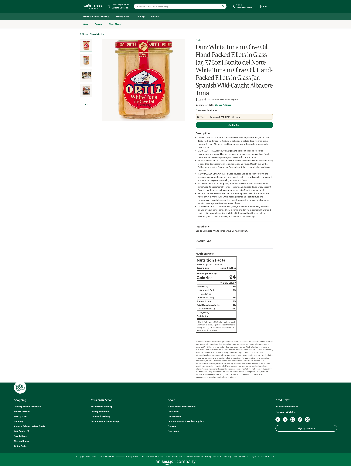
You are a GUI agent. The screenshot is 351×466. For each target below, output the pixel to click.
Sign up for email (306, 428)
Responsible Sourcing (102, 406)
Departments (174, 416)
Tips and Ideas (21, 441)
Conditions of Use (174, 456)
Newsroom (173, 431)
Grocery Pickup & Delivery (27, 406)
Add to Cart (234, 124)
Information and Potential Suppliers (186, 421)
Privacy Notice (132, 456)
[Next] (136, 80)
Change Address (222, 104)
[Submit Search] (223, 6)
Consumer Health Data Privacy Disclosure (203, 456)
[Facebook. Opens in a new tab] (277, 419)
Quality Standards (100, 411)
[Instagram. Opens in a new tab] (292, 419)
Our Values (173, 411)
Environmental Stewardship (105, 421)
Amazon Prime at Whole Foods (29, 426)
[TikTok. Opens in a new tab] (300, 419)
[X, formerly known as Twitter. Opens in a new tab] (285, 419)
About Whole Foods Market (182, 406)
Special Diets (20, 436)
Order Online (20, 446)
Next (86, 104)
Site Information (241, 456)
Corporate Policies (266, 456)
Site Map (227, 456)
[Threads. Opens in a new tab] (307, 419)
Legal (253, 456)
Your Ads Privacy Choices (152, 456)
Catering (18, 421)
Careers (172, 426)
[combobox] (175, 6)
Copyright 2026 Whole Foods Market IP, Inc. (95, 456)
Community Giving (100, 416)
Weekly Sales (20, 416)
